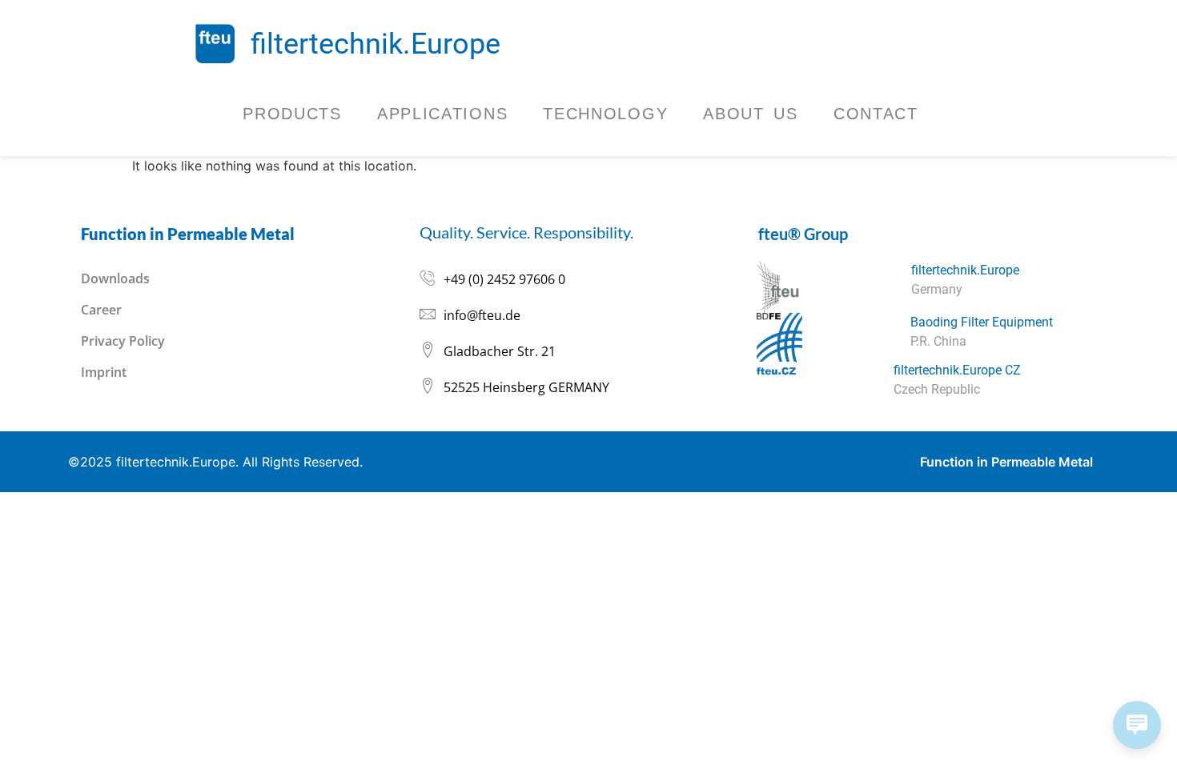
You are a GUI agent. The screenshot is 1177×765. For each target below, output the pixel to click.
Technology (605, 113)
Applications (442, 113)
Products (292, 113)
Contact (876, 113)
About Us (750, 113)
